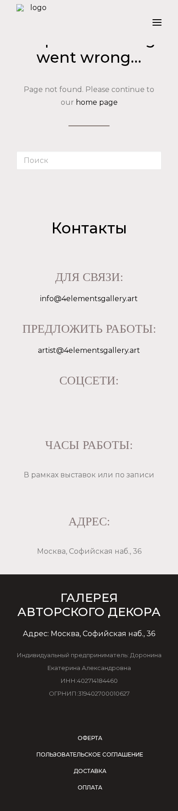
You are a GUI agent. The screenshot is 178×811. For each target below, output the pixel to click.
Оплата (90, 787)
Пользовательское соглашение (90, 754)
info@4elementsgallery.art (89, 298)
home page (97, 102)
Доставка (89, 771)
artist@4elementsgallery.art (89, 350)
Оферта (90, 738)
